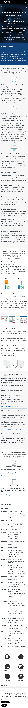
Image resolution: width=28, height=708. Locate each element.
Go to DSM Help (5, 495)
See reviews (23, 6)
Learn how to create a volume (9, 406)
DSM (2, 6)
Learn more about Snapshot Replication (12, 429)
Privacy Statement (17, 694)
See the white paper (6, 476)
